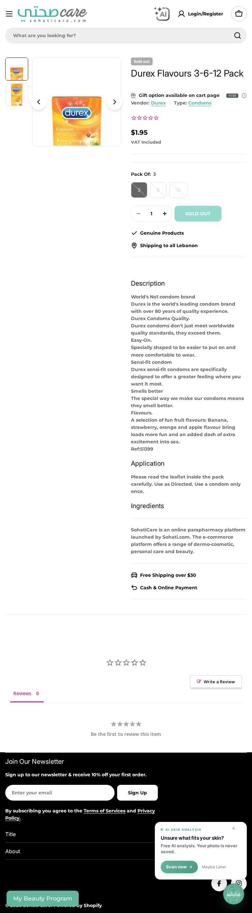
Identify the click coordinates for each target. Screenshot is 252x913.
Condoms (199, 103)
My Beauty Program (42, 898)
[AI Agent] (162, 14)
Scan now (176, 866)
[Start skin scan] (233, 894)
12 (181, 192)
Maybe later (214, 867)
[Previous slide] (39, 102)
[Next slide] (114, 102)
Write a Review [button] (219, 682)
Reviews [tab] (22, 693)
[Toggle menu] (9, 14)
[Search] (238, 35)
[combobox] (126, 35)
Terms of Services (104, 811)
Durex (158, 103)
